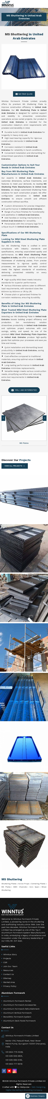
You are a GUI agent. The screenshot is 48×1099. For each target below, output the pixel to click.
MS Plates (6, 887)
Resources (8, 970)
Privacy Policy (9, 986)
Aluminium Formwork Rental (17, 1001)
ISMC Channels (20, 887)
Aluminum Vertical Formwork (17, 1013)
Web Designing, (39, 1087)
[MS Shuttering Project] (24, 499)
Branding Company (33, 1090)
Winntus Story (10, 954)
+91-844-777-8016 (13, 1064)
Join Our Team (10, 966)
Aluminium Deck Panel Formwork (19, 1021)
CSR (5, 962)
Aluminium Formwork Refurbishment (21, 1009)
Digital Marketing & (15, 1090)
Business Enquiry (37, 1096)
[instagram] (14, 1071)
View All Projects (13, 466)
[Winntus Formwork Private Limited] (7, 4)
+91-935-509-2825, (14, 1056)
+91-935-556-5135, (13, 1060)
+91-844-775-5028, (14, 1052)
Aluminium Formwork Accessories (19, 1005)
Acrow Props (23, 884)
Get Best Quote (25, 94)
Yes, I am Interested (25, 390)
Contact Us (8, 974)
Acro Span (34, 887)
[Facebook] (4, 1071)
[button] (45, 418)
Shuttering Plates (8, 884)
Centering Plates (38, 884)
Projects (7, 958)
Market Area (9, 982)
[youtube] (9, 1071)
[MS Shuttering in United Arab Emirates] (24, 66)
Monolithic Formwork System (17, 1017)
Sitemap (7, 978)
